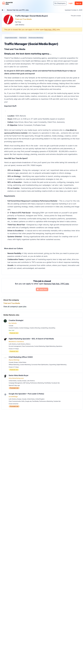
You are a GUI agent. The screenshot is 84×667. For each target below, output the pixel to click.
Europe (16, 362)
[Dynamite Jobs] (2, 10)
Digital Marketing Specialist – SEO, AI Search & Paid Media (31, 339)
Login (71, 3)
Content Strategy (24, 328)
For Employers (60, 3)
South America (21, 344)
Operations (59, 346)
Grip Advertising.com (16, 378)
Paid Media (47, 383)
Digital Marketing (50, 346)
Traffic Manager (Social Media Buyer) (31, 16)
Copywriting (52, 364)
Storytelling (52, 328)
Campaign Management (15, 383)
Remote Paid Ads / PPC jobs (56, 284)
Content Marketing (39, 346)
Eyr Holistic (13, 323)
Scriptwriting (44, 328)
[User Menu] (51, 3)
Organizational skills (11, 37)
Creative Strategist (16, 320)
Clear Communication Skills (16, 401)
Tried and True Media (23, 19)
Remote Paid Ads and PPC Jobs (18, 10)
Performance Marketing (36, 37)
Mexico (28, 344)
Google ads (28, 401)
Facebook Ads (55, 383)
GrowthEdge (13, 396)
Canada (11, 325)
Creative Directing (35, 328)
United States (22, 362)
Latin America (19, 25)
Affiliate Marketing (14, 364)
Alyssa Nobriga (14, 360)
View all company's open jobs (14, 306)
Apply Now (43, 289)
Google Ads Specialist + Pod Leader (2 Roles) (26, 394)
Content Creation (14, 328)
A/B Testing (26, 383)
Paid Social (23, 37)
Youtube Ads (57, 401)
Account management (15, 346)
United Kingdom (39, 399)
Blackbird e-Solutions (16, 341)
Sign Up (78, 3)
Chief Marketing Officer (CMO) (21, 357)
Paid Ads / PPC (50, 29)
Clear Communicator (28, 346)
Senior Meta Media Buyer (18, 375)
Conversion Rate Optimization (39, 364)
